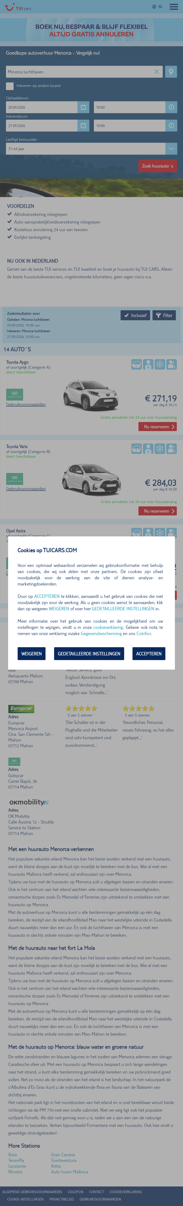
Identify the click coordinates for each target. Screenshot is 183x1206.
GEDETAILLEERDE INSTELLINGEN (89, 653)
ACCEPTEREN (149, 653)
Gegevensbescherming (101, 633)
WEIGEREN (31, 653)
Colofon (144, 633)
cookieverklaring (108, 627)
